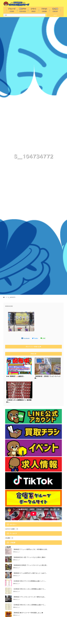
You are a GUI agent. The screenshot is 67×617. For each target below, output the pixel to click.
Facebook (26, 338)
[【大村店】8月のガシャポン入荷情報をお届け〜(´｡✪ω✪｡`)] (8, 606)
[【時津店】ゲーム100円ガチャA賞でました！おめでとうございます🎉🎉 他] (8, 575)
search (55, 15)
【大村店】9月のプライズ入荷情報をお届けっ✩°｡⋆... (29, 581)
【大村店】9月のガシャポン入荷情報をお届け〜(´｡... (29, 589)
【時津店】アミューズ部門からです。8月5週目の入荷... (30, 549)
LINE (43, 338)
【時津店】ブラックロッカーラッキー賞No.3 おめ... (29, 597)
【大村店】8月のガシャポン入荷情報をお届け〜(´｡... (29, 605)
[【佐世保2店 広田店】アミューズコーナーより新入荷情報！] (8, 567)
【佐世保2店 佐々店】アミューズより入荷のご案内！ (29, 557)
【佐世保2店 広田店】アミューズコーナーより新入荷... (30, 565)
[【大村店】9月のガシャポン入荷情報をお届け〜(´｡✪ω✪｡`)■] (8, 591)
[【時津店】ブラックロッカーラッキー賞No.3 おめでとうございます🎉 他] (8, 599)
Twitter (36, 338)
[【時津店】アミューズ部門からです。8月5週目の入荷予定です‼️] (8, 551)
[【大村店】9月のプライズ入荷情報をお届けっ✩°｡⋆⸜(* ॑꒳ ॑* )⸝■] (8, 583)
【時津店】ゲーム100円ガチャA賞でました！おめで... (30, 573)
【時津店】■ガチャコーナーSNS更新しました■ (28, 612)
